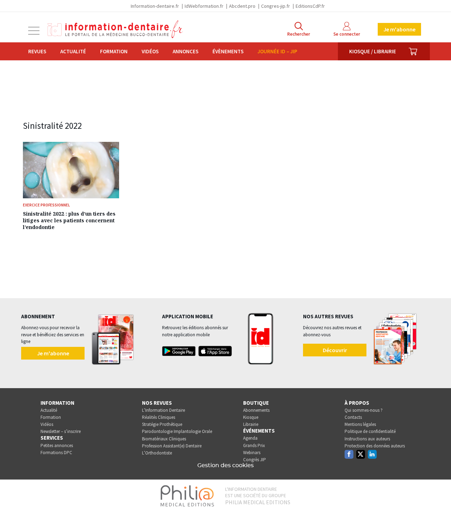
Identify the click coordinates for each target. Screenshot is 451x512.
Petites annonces (57, 445)
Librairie (250, 424)
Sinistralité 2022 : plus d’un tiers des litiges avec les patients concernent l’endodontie (69, 220)
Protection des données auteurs (375, 446)
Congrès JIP (254, 460)
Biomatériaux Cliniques (164, 439)
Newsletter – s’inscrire (61, 431)
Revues (37, 51)
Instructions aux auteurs (367, 439)
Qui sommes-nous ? (364, 410)
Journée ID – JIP (277, 51)
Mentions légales (360, 424)
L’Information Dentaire (163, 410)
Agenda (250, 438)
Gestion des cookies (225, 465)
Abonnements (256, 410)
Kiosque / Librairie (372, 51)
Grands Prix (254, 445)
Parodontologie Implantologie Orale (177, 431)
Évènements (227, 51)
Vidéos (150, 51)
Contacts (353, 417)
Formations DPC (56, 453)
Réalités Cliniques (158, 417)
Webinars (251, 453)
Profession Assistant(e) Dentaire (172, 446)
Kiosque (250, 417)
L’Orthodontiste (157, 453)
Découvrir (335, 350)
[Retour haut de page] (438, 494)
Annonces (185, 51)
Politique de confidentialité (370, 431)
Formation (114, 51)
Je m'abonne (399, 29)
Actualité (73, 51)
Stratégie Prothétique (162, 424)
